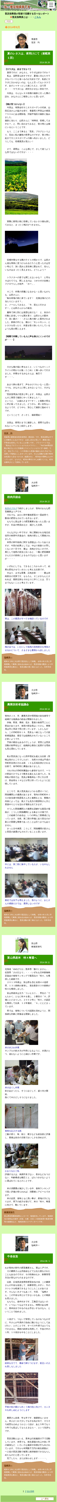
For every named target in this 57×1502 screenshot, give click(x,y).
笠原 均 (8, 433)
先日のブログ (11, 508)
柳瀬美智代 (9, 1212)
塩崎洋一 (8, 657)
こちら (37, 17)
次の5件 (30, 1491)
